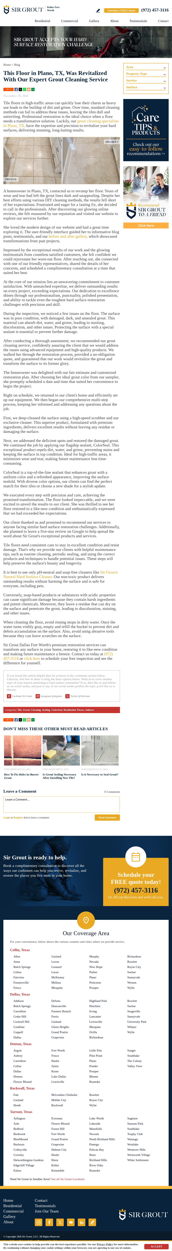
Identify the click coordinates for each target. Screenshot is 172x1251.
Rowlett (132, 961)
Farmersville (21, 982)
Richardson (134, 956)
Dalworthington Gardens (28, 1160)
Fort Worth (58, 1050)
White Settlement (137, 1160)
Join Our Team (47, 1211)
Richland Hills (98, 1160)
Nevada (94, 961)
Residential (42, 21)
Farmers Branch (61, 1011)
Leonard (56, 967)
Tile (19, 710)
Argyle (17, 1050)
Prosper (94, 987)
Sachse (131, 972)
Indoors (89, 710)
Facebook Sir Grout (22, 696)
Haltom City (59, 1149)
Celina (17, 972)
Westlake (132, 1144)
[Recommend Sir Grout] (146, 197)
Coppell (18, 1032)
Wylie (131, 987)
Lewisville (95, 1021)
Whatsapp (24, 89)
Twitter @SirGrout (80, 696)
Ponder (93, 1066)
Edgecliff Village (23, 1165)
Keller (55, 1165)
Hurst (54, 1160)
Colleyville (20, 1149)
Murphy (94, 956)
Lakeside (94, 1123)
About (114, 21)
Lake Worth (96, 1118)
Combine (19, 1027)
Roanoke (94, 1081)
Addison (18, 1001)
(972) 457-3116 (155, 10)
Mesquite (57, 987)
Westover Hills (136, 1149)
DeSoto (55, 1001)
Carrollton (19, 1011)
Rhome (93, 1076)
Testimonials (138, 21)
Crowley (18, 1155)
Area (129, 67)
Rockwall (57, 1105)
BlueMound (20, 1139)
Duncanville (58, 1006)
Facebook (16, 89)
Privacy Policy (105, 1244)
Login (6, 817)
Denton (17, 1076)
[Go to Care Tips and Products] (146, 130)
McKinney (57, 977)
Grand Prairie (59, 1032)
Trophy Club (135, 1134)
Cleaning (36, 710)
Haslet (55, 1061)
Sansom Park (135, 1123)
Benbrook (19, 1134)
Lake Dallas (58, 1076)
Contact (163, 21)
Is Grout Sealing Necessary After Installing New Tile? (59, 776)
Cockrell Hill (21, 1021)
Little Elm (95, 1050)
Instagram (38, 1222)
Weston (131, 982)
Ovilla (93, 1032)
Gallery (94, 21)
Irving (93, 1011)
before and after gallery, (68, 236)
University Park (136, 1021)
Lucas (55, 972)
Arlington (19, 1118)
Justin (54, 1066)
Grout (26, 710)
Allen (16, 956)
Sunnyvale (133, 977)
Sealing (46, 710)
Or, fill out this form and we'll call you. (136, 897)
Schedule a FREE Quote (121, 10)
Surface (131, 87)
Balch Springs (22, 967)
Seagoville (133, 1011)
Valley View (134, 1066)
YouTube (71, 1222)
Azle (16, 1123)
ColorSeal (56, 710)
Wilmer (131, 1027)
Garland (56, 956)
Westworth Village (138, 1155)
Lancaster (95, 1016)
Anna (16, 961)
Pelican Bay (96, 1149)
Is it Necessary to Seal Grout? (99, 774)
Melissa (56, 982)
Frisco (17, 987)
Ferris (54, 1016)
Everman (56, 1118)
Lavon (55, 961)
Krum (54, 1071)
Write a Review (98, 11)
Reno (92, 1155)
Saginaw (132, 1118)
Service (131, 80)
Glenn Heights (60, 1027)
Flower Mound (22, 1081)
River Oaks (96, 1165)
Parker (93, 972)
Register (18, 817)
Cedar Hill (19, 1016)
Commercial (69, 21)
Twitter (20, 89)
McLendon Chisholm (64, 1095)
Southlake (133, 1055)
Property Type (136, 73)
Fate (16, 1095)
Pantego (94, 1144)
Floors (80, 710)
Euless (17, 1170)
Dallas (17, 1037)
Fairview (18, 977)
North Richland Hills (102, 1139)
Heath (17, 1105)
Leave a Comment (19, 791)
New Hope (95, 967)
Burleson (18, 1144)
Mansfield (95, 1128)
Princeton (95, 982)
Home (7, 64)
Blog (17, 64)
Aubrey (18, 1055)
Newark (94, 1134)
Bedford (18, 1128)
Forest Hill (57, 1128)
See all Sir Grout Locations (67, 1179)
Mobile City (58, 1100)
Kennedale (57, 1170)
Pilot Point (95, 1055)
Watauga (132, 1139)
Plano (92, 977)
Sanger (131, 1050)
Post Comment (107, 817)
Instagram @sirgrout (51, 696)
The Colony (134, 1061)
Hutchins (94, 1006)
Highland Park (98, 1001)
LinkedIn (81, 1222)
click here (32, 658)
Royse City (134, 967)
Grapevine (57, 1037)
